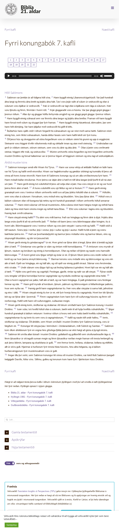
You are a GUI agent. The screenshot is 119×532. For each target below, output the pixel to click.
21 (28, 65)
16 (97, 60)
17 (103, 60)
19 (16, 65)
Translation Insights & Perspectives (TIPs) (37, 491)
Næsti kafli (108, 29)
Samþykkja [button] (12, 525)
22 (34, 65)
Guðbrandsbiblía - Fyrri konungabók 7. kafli (32, 405)
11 (68, 60)
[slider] (108, 75)
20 (22, 65)
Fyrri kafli (10, 29)
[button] (59, 432)
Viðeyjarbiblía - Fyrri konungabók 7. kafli (31, 401)
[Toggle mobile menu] (112, 7)
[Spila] (8, 75)
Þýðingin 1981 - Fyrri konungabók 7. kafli (31, 396)
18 (11, 65)
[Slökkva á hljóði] (101, 75)
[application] (59, 76)
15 (91, 60)
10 (63, 60)
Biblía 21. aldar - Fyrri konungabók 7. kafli (32, 392)
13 (80, 60)
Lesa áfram (9, 519)
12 (74, 60)
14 (86, 60)
